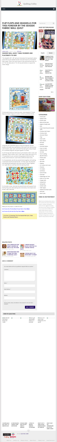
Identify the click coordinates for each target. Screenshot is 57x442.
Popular (43, 53)
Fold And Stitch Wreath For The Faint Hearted (49, 65)
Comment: (6, 269)
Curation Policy (50, 440)
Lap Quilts (42, 159)
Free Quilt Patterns (44, 146)
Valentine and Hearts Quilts (45, 189)
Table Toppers (43, 187)
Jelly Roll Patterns (43, 155)
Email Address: (7, 289)
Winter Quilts (42, 193)
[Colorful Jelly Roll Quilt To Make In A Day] (6, 369)
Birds (41, 126)
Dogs (41, 137)
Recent (50, 53)
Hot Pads (42, 152)
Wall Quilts (19, 51)
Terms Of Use (41, 440)
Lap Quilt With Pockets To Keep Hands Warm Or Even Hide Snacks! (46, 86)
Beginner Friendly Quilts (45, 124)
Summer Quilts (43, 185)
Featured (42, 144)
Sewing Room (43, 182)
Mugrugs (42, 163)
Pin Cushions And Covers (45, 165)
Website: (6, 295)
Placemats (42, 167)
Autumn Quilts (43, 120)
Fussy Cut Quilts (43, 148)
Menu (4, 8)
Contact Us (16, 440)
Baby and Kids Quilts (44, 122)
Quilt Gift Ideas (43, 172)
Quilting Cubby (5, 51)
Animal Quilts (42, 116)
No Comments (5, 249)
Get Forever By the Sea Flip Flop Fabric (13, 211)
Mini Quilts (42, 161)
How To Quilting (43, 153)
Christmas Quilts (43, 133)
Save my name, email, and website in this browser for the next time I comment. (18, 303)
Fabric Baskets (43, 140)
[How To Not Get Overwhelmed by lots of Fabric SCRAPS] (51, 369)
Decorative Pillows (44, 135)
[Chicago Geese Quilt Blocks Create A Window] (24, 369)
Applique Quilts (43, 118)
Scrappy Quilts (43, 180)
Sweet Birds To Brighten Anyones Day (48, 71)
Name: (5, 283)
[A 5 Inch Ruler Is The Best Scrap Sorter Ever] (15, 369)
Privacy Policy (24, 440)
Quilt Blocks (42, 170)
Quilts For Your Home (44, 178)
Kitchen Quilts (43, 157)
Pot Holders (42, 169)
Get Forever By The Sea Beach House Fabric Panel (15, 209)
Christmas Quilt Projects (45, 131)
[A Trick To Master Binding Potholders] (33, 369)
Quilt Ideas (42, 174)
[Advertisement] (27, 17)
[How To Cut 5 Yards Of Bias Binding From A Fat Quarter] (42, 369)
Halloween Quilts (43, 150)
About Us (9, 440)
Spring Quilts (42, 184)
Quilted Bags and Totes (45, 176)
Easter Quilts (42, 138)
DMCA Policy (33, 440)
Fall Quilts (42, 142)
